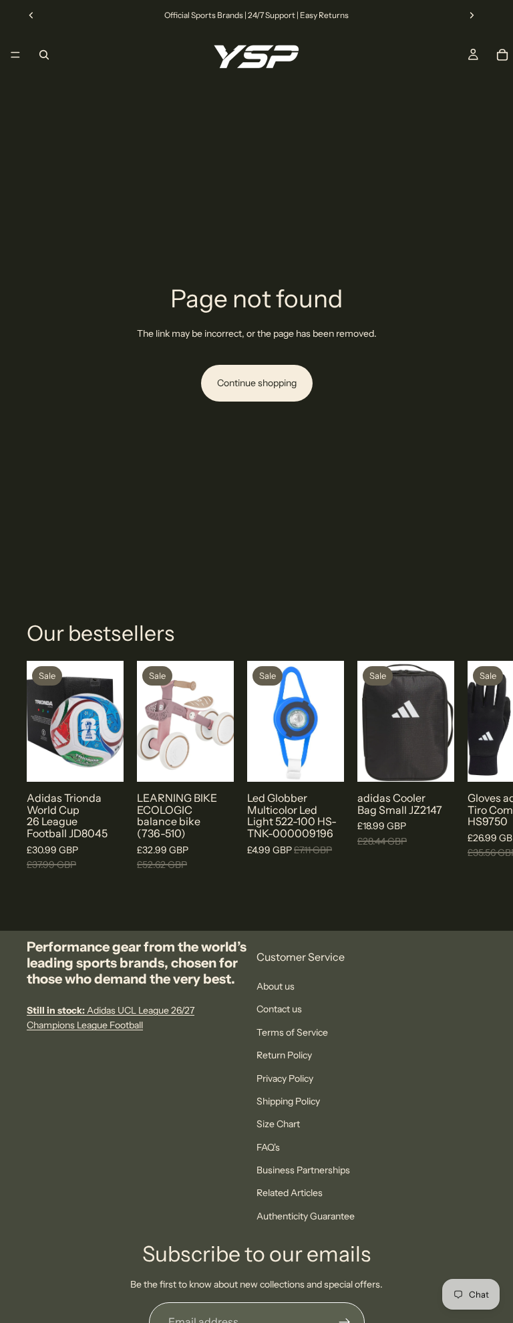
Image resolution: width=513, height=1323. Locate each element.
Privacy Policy (284, 1078)
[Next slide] (471, 15)
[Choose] (103, 762)
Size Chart (278, 1125)
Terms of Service (292, 1032)
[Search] (44, 54)
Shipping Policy (288, 1101)
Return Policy (284, 1055)
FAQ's (268, 1147)
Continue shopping (257, 383)
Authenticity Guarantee (305, 1216)
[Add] (213, 762)
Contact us (279, 1010)
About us (275, 986)
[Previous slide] (31, 15)
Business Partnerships (303, 1170)
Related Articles (289, 1193)
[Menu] (15, 54)
